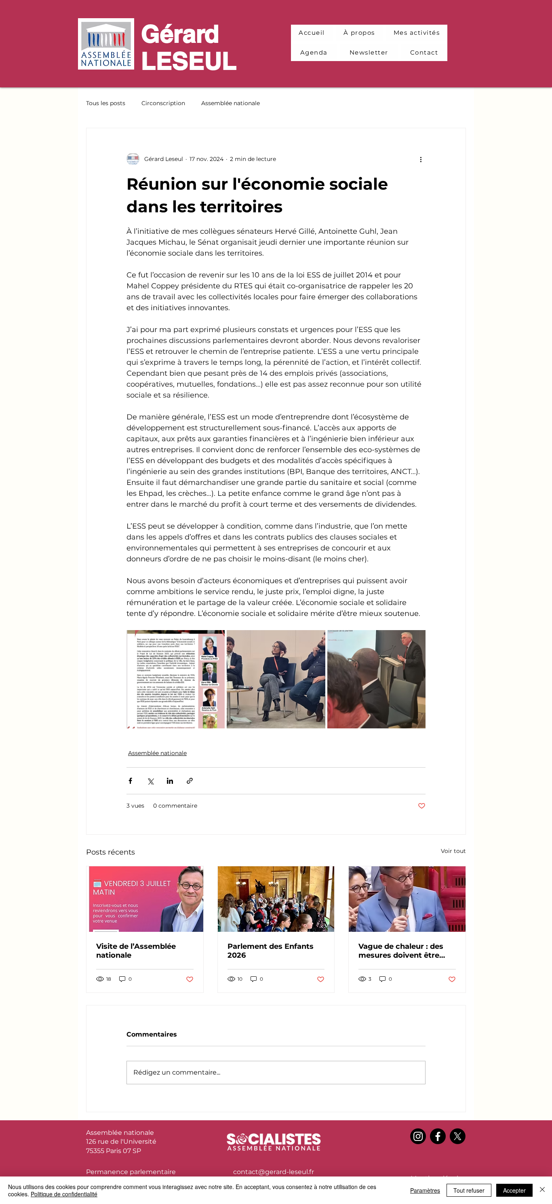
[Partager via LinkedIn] (170, 781)
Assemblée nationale (230, 103)
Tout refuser (469, 1190)
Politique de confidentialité (64, 1194)
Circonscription (163, 103)
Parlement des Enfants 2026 (271, 951)
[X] (458, 1136)
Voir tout (453, 851)
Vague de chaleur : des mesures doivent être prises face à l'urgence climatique (400, 951)
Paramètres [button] (425, 1190)
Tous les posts (105, 103)
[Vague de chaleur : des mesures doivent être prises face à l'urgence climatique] (407, 899)
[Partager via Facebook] (130, 781)
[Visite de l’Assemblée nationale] (144, 899)
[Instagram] (418, 1136)
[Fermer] (542, 1190)
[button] (417, 33)
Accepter (514, 1190)
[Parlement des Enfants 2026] (276, 899)
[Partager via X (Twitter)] (150, 781)
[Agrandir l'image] (175, 679)
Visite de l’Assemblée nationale (136, 951)
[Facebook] (438, 1136)
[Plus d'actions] (421, 159)
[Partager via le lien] (190, 781)
